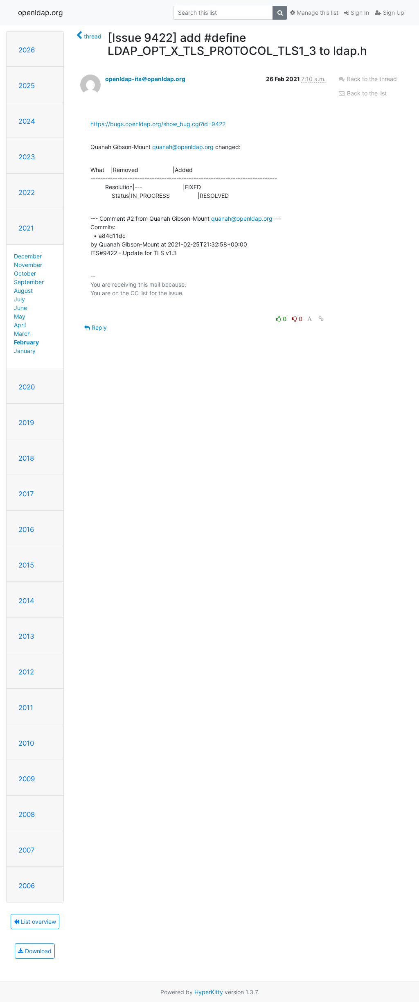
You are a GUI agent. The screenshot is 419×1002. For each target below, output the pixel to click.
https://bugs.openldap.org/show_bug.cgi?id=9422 (157, 123)
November (28, 264)
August (23, 290)
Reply (98, 327)
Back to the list (366, 93)
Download (37, 951)
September (29, 281)
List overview (37, 921)
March (22, 333)
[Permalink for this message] (321, 319)
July (19, 299)
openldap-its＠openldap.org (145, 78)
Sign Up (392, 12)
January (25, 350)
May (19, 316)
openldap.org (40, 12)
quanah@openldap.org (183, 146)
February (26, 342)
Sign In (359, 12)
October (25, 273)
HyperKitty (208, 991)
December (28, 256)
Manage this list (316, 12)
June (20, 307)
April (20, 324)
